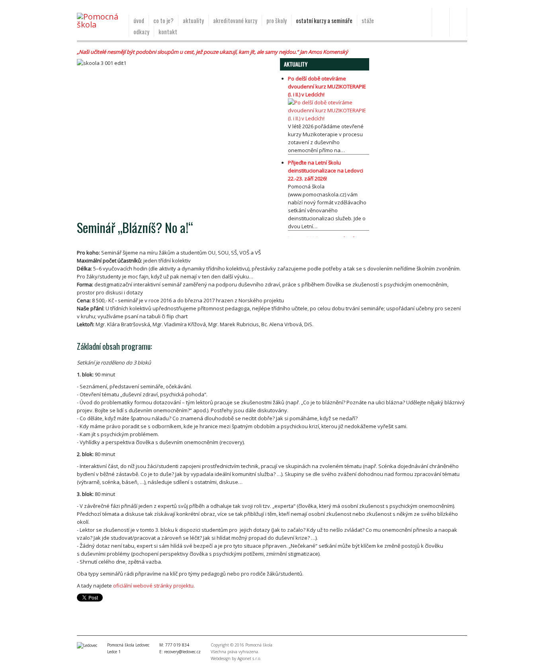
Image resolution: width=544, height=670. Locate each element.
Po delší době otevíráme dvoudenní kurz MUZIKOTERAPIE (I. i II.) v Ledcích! (327, 86)
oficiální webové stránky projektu (153, 585)
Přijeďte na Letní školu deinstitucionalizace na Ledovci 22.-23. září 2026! (325, 170)
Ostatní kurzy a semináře (324, 20)
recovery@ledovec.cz (182, 651)
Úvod (138, 20)
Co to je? (163, 20)
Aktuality (193, 20)
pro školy (276, 20)
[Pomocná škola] (100, 21)
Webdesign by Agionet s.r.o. (236, 658)
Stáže (368, 20)
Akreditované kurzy (235, 20)
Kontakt (168, 31)
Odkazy (141, 31)
